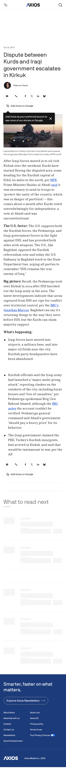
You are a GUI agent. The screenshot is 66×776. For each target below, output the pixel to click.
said (54, 185)
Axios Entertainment (13, 741)
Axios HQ (34, 718)
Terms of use (36, 730)
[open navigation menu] (6, 5)
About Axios (9, 712)
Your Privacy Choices (40, 735)
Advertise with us (12, 718)
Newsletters (9, 735)
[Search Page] (60, 5)
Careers (7, 724)
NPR (53, 180)
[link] (7, 96)
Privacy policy (36, 724)
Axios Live (35, 712)
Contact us (9, 730)
